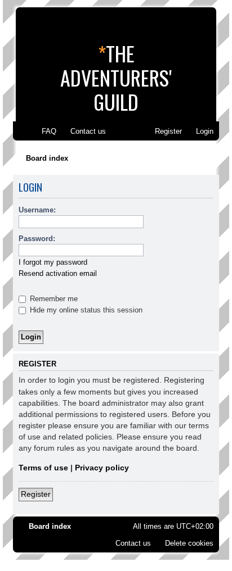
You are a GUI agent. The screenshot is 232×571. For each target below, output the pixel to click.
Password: (37, 238)
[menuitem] (44, 131)
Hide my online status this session (85, 310)
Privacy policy (102, 467)
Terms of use (43, 467)
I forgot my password (53, 262)
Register (36, 494)
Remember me (53, 298)
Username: (37, 210)
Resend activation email (58, 273)
